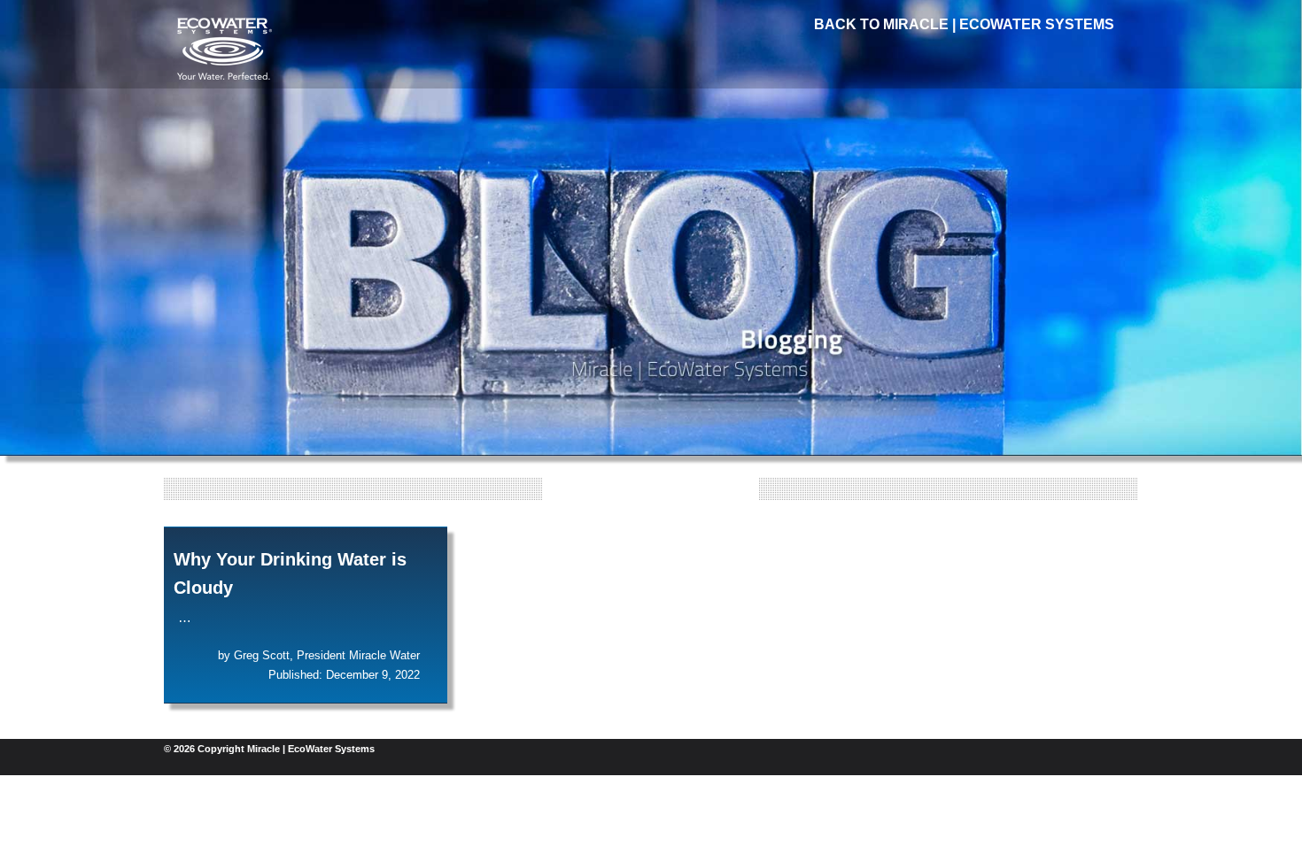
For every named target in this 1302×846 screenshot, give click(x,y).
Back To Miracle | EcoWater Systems (964, 24)
